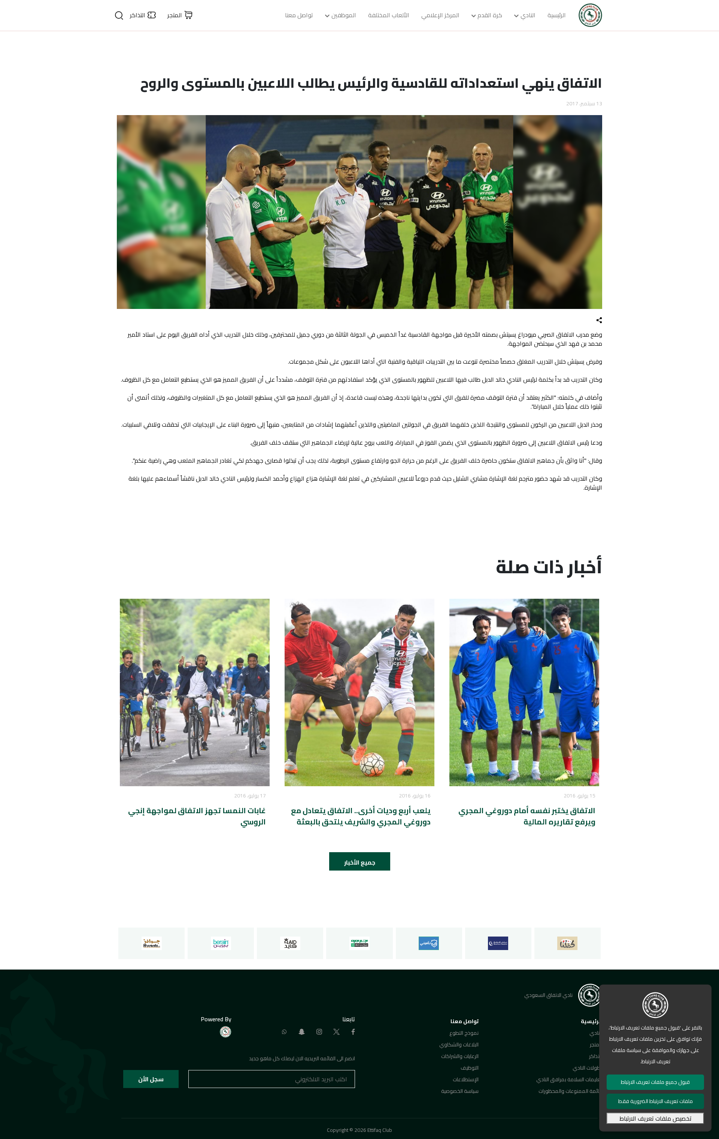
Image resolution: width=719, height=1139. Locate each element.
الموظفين (343, 15)
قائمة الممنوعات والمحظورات (570, 1091)
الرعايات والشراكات (460, 1056)
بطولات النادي (587, 1068)
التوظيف (470, 1068)
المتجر (596, 1044)
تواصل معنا (299, 15)
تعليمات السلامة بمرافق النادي (569, 1079)
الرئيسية (556, 15)
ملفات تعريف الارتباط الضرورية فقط (655, 1101)
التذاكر (595, 1056)
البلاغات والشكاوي (459, 1044)
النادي (528, 15)
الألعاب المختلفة (388, 15)
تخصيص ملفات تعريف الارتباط (655, 1118)
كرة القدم (489, 15)
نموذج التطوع (464, 1033)
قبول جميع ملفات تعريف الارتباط (655, 1082)
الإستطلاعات (466, 1079)
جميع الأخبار (359, 862)
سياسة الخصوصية (460, 1091)
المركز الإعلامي (440, 15)
